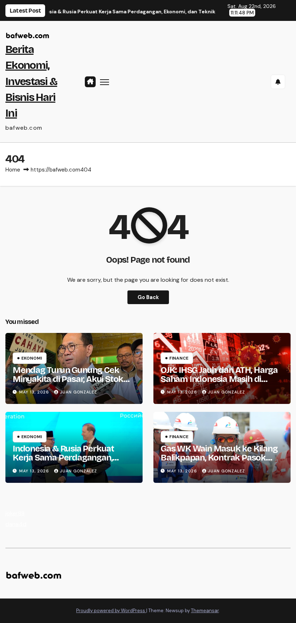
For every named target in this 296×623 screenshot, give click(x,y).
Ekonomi (31, 358)
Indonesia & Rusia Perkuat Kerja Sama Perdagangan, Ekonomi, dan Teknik (63, 458)
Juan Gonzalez (78, 392)
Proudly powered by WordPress (111, 611)
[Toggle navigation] (104, 81)
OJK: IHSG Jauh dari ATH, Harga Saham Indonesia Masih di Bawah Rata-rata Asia (219, 379)
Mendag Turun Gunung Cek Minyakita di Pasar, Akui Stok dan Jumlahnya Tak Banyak (68, 379)
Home (12, 169)
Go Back (148, 297)
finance (178, 358)
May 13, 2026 (35, 392)
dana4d (15, 524)
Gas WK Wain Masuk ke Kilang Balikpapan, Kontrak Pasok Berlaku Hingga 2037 (219, 458)
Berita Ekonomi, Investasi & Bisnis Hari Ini (31, 81)
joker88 (15, 513)
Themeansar (205, 611)
